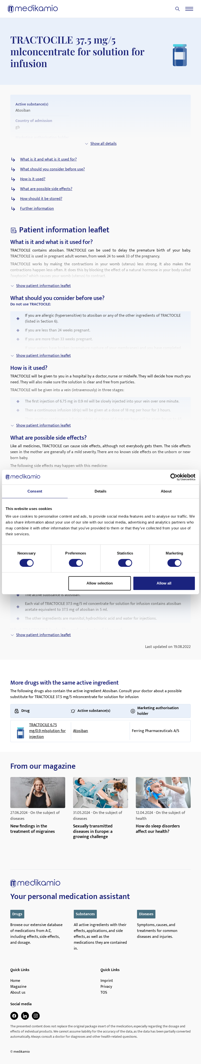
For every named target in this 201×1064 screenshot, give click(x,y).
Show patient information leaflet (43, 286)
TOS (103, 993)
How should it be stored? (41, 199)
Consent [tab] (34, 491)
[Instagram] (36, 1016)
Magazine (18, 987)
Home (15, 981)
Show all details (103, 143)
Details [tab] (101, 491)
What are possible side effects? (46, 189)
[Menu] (189, 8)
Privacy (106, 987)
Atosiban (80, 731)
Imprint (106, 981)
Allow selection (100, 583)
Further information (37, 209)
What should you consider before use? (52, 169)
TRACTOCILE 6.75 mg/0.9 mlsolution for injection (47, 731)
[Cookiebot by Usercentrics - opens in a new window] (173, 477)
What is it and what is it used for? (48, 160)
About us (17, 993)
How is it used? (32, 179)
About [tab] (166, 491)
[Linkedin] (25, 1016)
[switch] (76, 563)
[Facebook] (14, 1016)
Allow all (164, 583)
